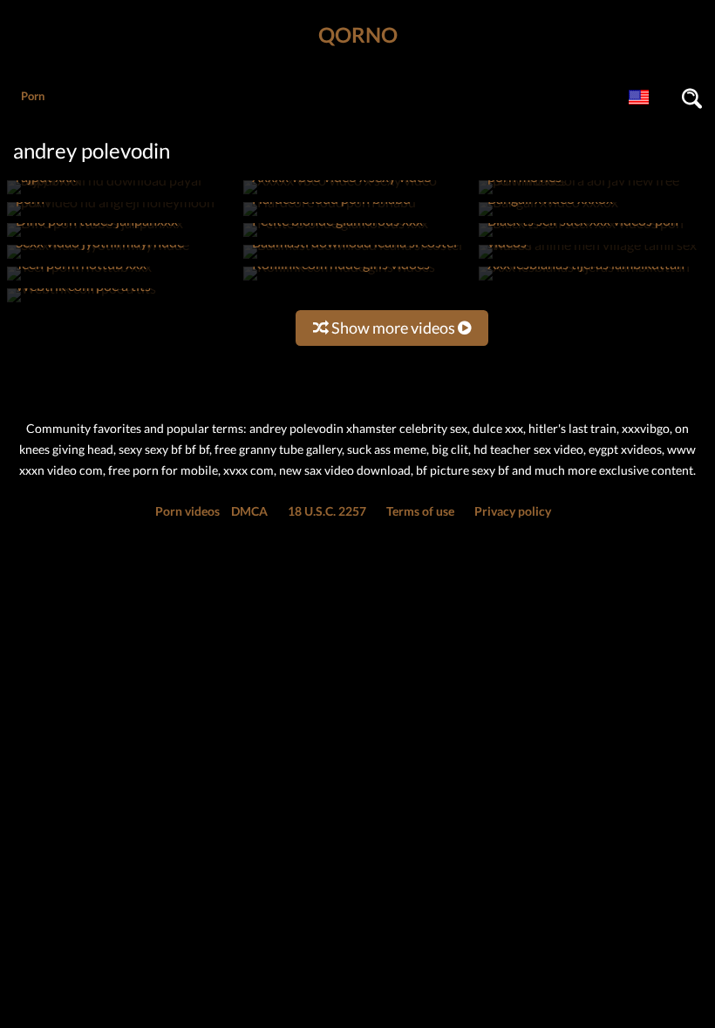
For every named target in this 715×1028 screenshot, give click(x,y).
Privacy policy (512, 511)
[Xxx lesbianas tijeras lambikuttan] (584, 280)
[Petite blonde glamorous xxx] (335, 236)
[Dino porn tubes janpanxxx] (95, 236)
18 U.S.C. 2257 (327, 511)
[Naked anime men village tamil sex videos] (592, 258)
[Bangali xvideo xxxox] (548, 215)
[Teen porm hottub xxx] (79, 280)
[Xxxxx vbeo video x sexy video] (340, 194)
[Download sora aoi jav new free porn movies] (592, 194)
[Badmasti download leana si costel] (352, 258)
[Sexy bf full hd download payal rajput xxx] (120, 194)
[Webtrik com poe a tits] (81, 302)
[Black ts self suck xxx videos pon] (581, 236)
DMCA (249, 511)
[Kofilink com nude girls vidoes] (339, 280)
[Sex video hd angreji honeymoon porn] (120, 215)
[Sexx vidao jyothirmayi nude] (98, 258)
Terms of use (420, 511)
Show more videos (393, 327)
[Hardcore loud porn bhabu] (329, 215)
